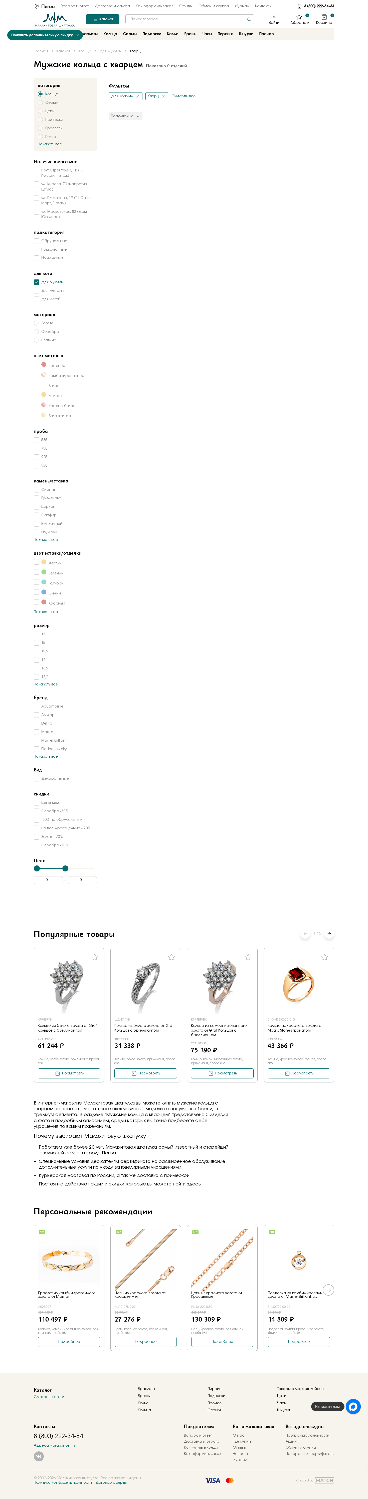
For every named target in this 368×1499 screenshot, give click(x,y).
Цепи (282, 1396)
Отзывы (186, 6)
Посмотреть (73, 1073)
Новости (240, 1454)
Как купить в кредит (202, 1447)
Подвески (216, 1396)
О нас (238, 1435)
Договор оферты (111, 1482)
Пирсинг (225, 34)
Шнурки (246, 34)
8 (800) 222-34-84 (319, 6)
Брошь (144, 1396)
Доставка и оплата (112, 6)
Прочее (266, 34)
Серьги (214, 1410)
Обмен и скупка (214, 6)
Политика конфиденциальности (63, 1482)
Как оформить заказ (154, 6)
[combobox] (189, 19)
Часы (282, 1403)
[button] (329, 934)
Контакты (263, 6)
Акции (291, 1441)
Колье (143, 1403)
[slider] (37, 868)
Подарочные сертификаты (310, 1454)
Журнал (242, 6)
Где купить (242, 1441)
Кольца (144, 1410)
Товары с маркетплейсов (300, 1389)
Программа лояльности (307, 1435)
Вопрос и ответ (75, 6)
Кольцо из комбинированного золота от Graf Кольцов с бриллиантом (219, 1030)
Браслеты (146, 1389)
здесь (194, 1184)
